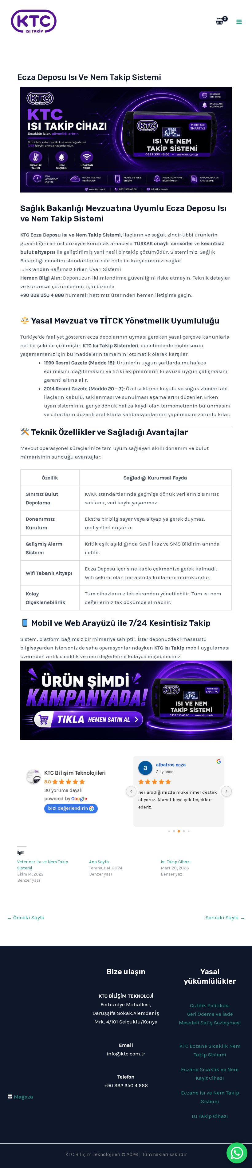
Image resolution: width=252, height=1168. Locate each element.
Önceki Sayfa (26, 917)
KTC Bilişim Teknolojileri (75, 772)
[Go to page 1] (169, 831)
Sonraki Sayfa (225, 917)
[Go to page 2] (174, 831)
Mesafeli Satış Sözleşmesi (210, 1022)
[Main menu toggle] (239, 22)
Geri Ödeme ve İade (210, 1014)
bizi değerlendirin (68, 808)
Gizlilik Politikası (210, 1005)
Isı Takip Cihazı (176, 861)
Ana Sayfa (99, 861)
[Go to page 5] (188, 831)
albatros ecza (171, 765)
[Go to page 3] (179, 831)
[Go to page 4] (184, 831)
